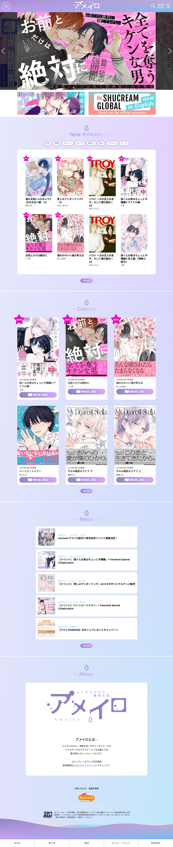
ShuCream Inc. (81, 806)
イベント (74, 535)
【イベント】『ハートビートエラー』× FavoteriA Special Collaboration (89, 607)
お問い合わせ (80, 789)
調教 (57, 143)
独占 (101, 143)
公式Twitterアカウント (84, 765)
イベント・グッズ (76, 556)
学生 (48, 143)
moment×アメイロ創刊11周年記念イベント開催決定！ (88, 538)
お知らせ (74, 627)
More (86, 280)
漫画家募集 (94, 789)
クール (124, 143)
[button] (3, 51)
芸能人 (91, 143)
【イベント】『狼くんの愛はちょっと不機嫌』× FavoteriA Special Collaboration (94, 561)
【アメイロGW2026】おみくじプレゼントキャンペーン (88, 629)
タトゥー (68, 143)
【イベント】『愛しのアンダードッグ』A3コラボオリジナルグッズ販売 (96, 584)
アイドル (112, 143)
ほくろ (80, 143)
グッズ (82, 535)
